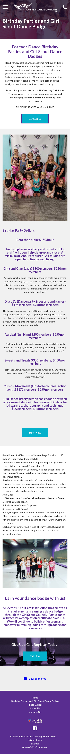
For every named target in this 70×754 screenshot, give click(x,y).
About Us (35, 708)
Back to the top (37, 678)
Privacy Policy (35, 740)
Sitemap (35, 743)
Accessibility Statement (35, 747)
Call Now (35, 656)
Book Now (35, 432)
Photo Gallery (35, 704)
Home (35, 697)
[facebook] (35, 728)
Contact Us (35, 118)
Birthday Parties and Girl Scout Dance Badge (31, 23)
